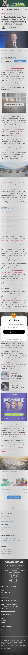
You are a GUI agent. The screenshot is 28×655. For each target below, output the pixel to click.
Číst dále (22, 327)
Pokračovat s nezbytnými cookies (14, 339)
